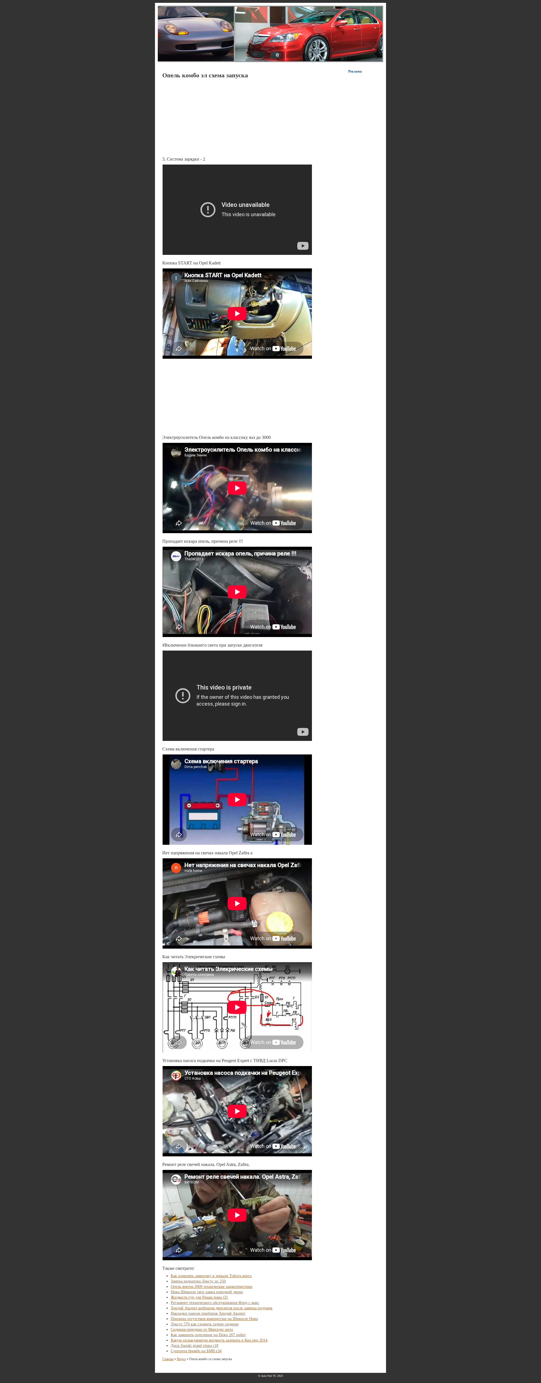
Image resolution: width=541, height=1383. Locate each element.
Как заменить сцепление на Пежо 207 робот (208, 1335)
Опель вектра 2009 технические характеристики (211, 1286)
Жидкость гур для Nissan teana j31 (199, 1297)
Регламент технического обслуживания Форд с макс (215, 1303)
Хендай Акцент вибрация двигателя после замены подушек (221, 1308)
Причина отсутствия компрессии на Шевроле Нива (214, 1319)
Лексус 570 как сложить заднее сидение (205, 1324)
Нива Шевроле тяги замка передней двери (207, 1292)
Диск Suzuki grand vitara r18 (194, 1345)
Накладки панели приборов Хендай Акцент (208, 1313)
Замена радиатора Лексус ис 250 (198, 1281)
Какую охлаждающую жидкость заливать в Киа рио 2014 (219, 1340)
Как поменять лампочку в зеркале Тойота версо (211, 1276)
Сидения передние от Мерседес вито (202, 1329)
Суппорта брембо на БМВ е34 (196, 1351)
